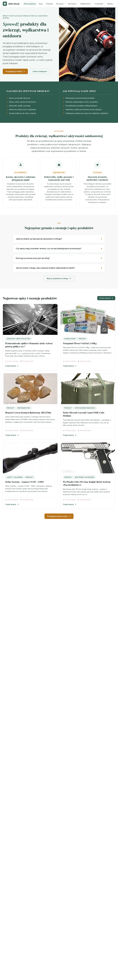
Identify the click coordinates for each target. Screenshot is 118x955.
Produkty (49, 4)
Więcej (110, 4)
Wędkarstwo (85, 4)
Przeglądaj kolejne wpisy (57, 516)
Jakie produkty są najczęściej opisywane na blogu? (39, 239)
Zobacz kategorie (40, 71)
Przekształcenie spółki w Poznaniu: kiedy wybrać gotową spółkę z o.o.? (29, 345)
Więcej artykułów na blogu (57, 278)
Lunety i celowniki (15, 477)
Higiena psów (69, 339)
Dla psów (60, 4)
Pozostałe (99, 4)
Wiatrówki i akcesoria (84, 477)
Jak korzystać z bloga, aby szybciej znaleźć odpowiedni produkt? (45, 268)
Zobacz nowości (105, 298)
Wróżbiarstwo (23, 408)
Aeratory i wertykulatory (18, 339)
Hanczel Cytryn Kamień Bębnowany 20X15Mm (28, 412)
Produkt (82, 339)
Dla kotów (72, 4)
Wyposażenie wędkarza (85, 408)
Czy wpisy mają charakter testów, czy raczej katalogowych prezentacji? (48, 248)
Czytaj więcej (10, 366)
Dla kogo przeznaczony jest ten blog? (33, 258)
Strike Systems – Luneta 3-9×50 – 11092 (24, 482)
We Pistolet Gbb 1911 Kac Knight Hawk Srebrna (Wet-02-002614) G (86, 483)
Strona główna (30, 4)
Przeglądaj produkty (14, 71)
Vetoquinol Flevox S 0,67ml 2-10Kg (79, 343)
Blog (41, 4)
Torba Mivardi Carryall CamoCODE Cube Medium (83, 414)
